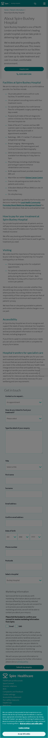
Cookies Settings (24, 728)
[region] (24, 722)
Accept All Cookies (24, 734)
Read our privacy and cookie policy (31, 724)
